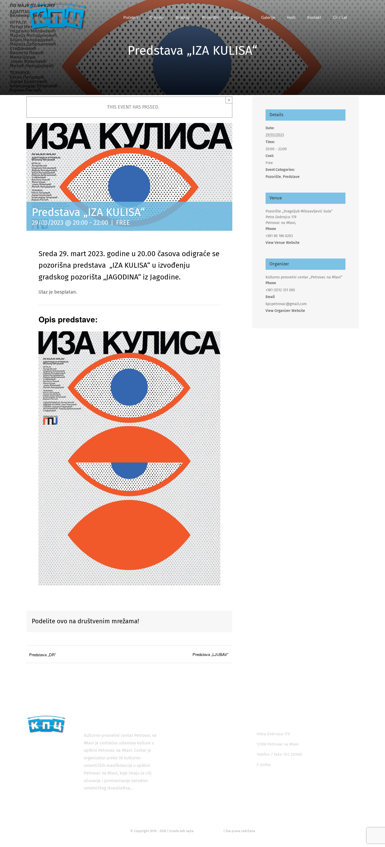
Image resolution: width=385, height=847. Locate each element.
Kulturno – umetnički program (206, 779)
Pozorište (273, 177)
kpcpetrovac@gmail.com (294, 764)
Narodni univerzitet (197, 761)
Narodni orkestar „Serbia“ (203, 770)
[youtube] (283, 781)
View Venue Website (283, 242)
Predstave (291, 177)
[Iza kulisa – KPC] (129, 333)
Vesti (184, 789)
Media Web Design (208, 831)
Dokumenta (190, 798)
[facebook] (260, 781)
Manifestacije (191, 751)
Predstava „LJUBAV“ (210, 654)
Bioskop (187, 732)
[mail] (295, 781)
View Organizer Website (285, 310)
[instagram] (271, 781)
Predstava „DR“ (42, 654)
